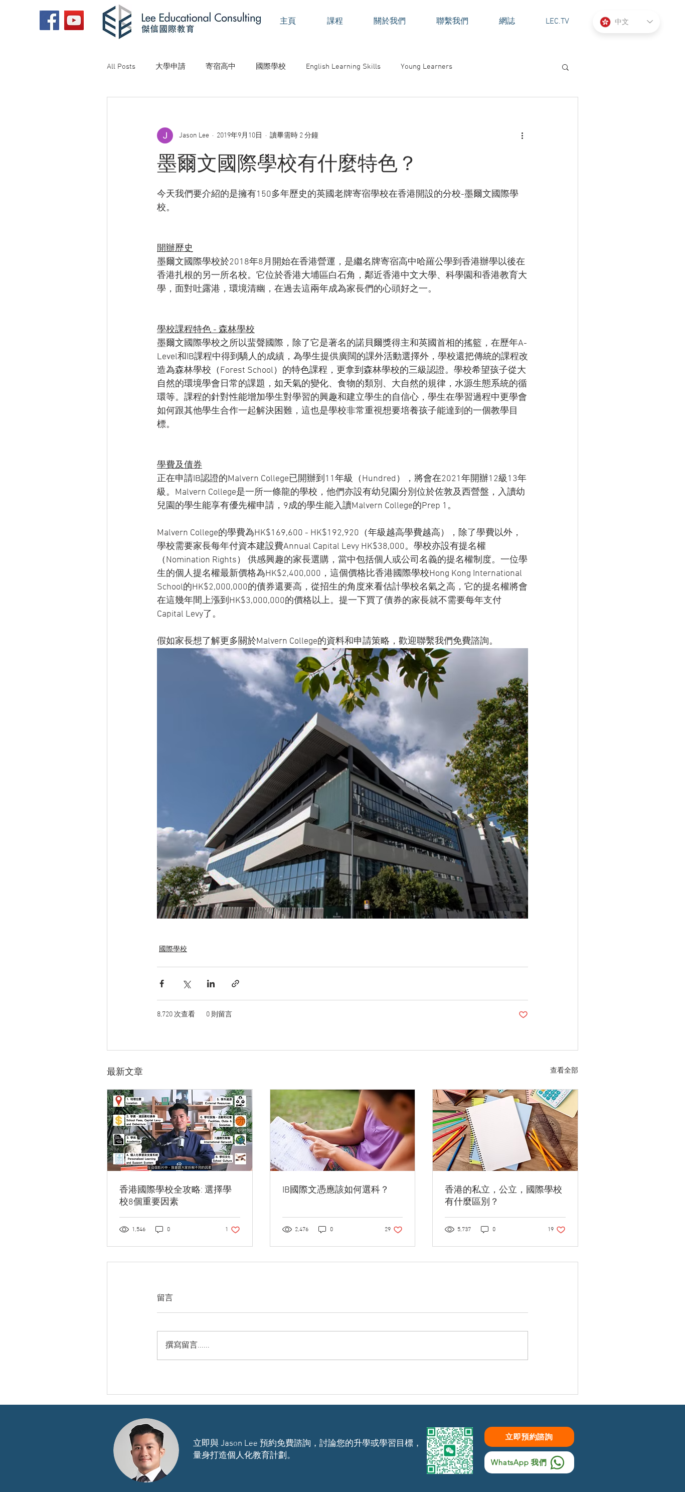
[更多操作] (522, 135)
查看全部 (564, 1071)
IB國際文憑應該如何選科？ (335, 1190)
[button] (389, 22)
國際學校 (271, 66)
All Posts (121, 66)
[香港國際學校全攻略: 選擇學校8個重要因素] (179, 1130)
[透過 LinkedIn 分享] (211, 983)
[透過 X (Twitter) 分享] (186, 983)
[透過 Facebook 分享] (161, 983)
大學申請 (170, 66)
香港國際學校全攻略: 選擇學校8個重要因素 (175, 1196)
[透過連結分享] (235, 983)
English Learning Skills (343, 66)
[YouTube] (74, 20)
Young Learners (426, 66)
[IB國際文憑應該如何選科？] (342, 1130)
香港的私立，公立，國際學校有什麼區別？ (503, 1196)
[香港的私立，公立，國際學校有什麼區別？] (505, 1130)
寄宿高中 (221, 66)
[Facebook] (49, 20)
